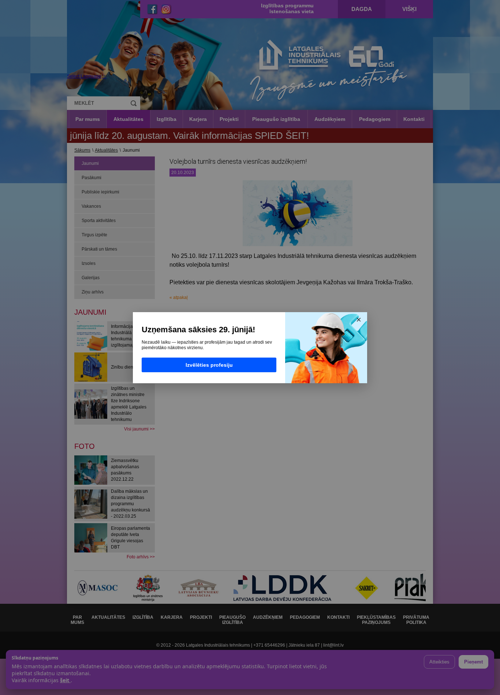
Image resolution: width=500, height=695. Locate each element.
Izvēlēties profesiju (209, 365)
